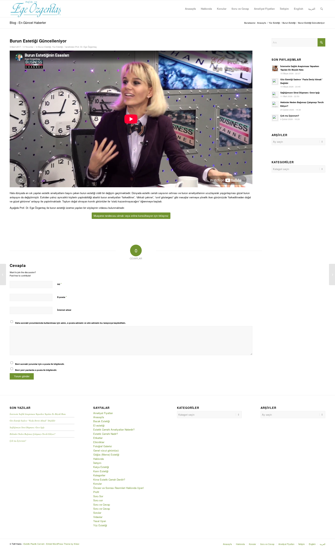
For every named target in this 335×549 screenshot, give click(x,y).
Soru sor (98, 500)
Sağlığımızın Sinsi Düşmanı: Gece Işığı (300, 92)
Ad (59, 284)
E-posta (62, 297)
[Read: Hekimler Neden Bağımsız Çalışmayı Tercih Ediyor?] (275, 104)
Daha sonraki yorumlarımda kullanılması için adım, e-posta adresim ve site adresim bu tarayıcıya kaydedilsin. (70, 322)
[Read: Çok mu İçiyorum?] (275, 117)
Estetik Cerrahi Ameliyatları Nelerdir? (114, 429)
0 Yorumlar (28, 46)
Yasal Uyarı (99, 521)
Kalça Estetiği (101, 467)
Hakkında (98, 459)
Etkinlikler (98, 442)
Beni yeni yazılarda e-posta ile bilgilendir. (36, 370)
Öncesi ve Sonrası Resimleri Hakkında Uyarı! (118, 488)
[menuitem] (190, 8)
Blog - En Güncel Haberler (28, 22)
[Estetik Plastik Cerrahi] (36, 8)
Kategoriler (99, 475)
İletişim (97, 463)
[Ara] (321, 8)
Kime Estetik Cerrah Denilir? (109, 479)
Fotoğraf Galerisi (102, 446)
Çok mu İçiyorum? (289, 115)
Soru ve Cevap (101, 504)
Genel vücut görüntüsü (106, 450)
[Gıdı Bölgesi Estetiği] (3, 274)
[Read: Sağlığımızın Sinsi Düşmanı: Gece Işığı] (275, 94)
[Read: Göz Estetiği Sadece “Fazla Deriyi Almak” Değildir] (275, 81)
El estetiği (98, 425)
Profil (96, 492)
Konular (97, 483)
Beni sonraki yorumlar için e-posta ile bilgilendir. (39, 364)
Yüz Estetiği (57, 46)
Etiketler (98, 438)
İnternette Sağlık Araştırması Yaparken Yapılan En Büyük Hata (38, 414)
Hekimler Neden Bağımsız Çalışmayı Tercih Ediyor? (32, 433)
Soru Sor (98, 496)
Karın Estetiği (100, 471)
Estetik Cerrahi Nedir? (105, 434)
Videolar (97, 517)
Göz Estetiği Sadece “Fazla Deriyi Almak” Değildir (32, 420)
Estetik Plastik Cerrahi (33, 543)
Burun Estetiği (44, 46)
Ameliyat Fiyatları (103, 413)
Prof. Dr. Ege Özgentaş (86, 46)
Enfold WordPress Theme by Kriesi (62, 543)
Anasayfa (98, 417)
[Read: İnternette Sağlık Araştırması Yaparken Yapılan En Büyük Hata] (275, 68)
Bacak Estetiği (101, 421)
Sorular (97, 512)
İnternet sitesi (64, 309)
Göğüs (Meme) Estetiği (106, 454)
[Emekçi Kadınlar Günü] (332, 274)
